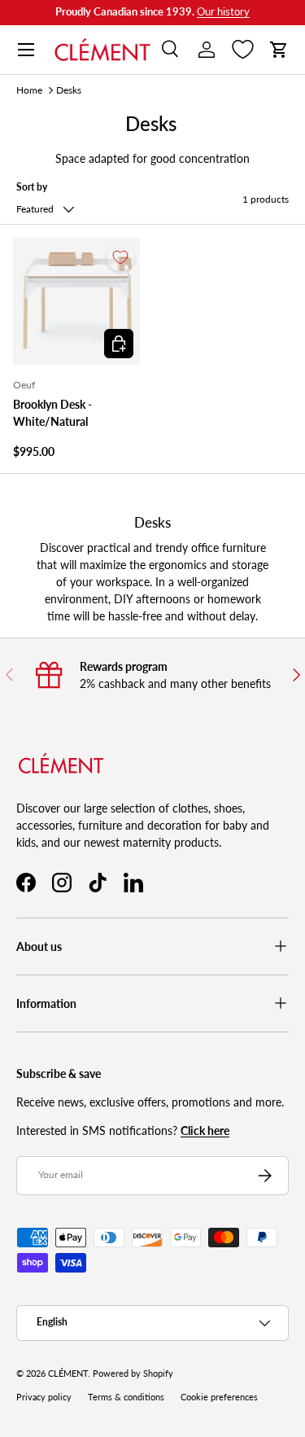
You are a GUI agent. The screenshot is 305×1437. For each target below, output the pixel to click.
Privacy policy (44, 1397)
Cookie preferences (219, 1397)
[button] (279, 50)
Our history (223, 12)
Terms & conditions (126, 1397)
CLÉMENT (68, 1373)
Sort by (31, 187)
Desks (68, 90)
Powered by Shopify (133, 1373)
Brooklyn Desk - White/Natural (52, 412)
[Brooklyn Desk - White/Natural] (76, 301)
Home (29, 90)
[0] (243, 50)
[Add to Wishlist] (120, 257)
